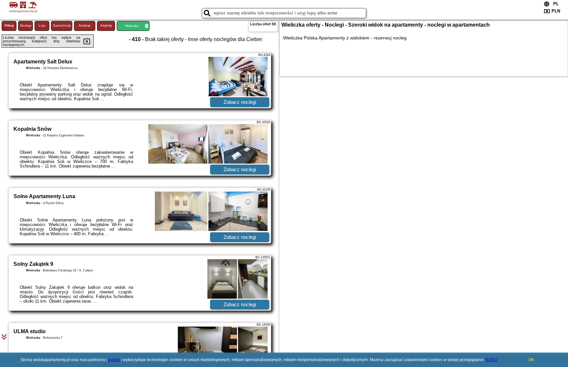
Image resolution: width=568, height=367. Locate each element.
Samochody (62, 25)
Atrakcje (85, 25)
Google (114, 359)
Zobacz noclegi (240, 102)
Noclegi (25, 25)
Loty (42, 25)
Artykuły (106, 25)
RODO (491, 359)
